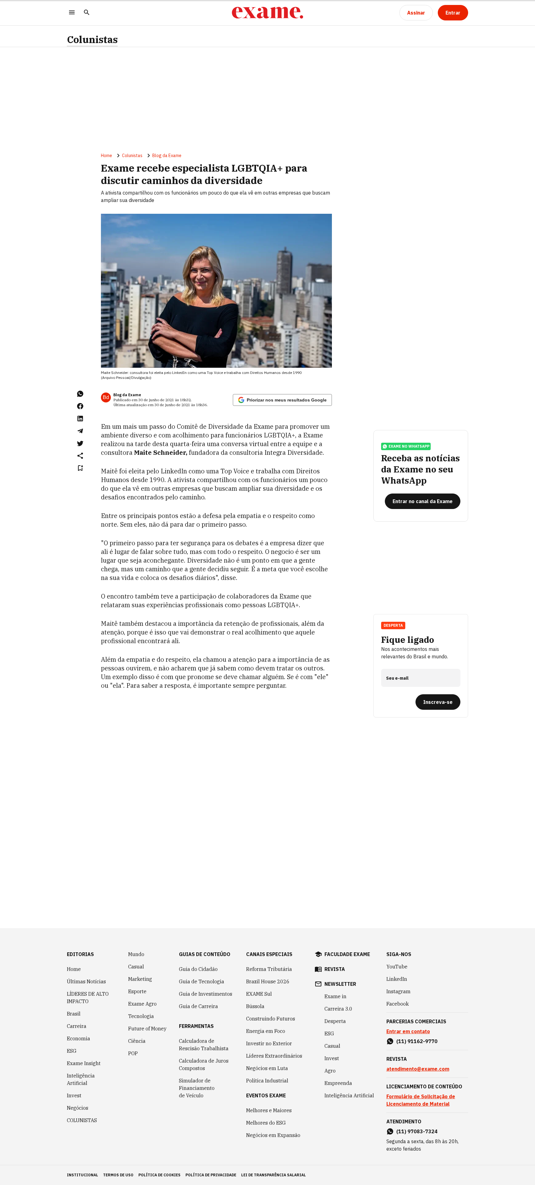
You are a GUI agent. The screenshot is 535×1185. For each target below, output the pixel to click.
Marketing (140, 979)
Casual (136, 966)
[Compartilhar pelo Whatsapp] (80, 393)
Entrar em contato (408, 1031)
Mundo (136, 954)
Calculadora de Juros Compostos (203, 1064)
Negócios (77, 1108)
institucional (82, 1175)
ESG (71, 1051)
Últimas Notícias (86, 981)
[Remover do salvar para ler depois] (80, 468)
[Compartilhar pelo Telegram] (80, 431)
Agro (330, 1071)
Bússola (255, 1006)
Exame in (335, 996)
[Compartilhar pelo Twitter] (80, 443)
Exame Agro (142, 1004)
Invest (74, 1095)
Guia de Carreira (198, 1006)
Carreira (76, 1026)
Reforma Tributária (269, 969)
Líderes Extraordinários (274, 1056)
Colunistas (92, 39)
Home (106, 155)
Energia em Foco (265, 1031)
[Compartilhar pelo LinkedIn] (80, 418)
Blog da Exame (166, 155)
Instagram (398, 991)
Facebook (397, 1004)
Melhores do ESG (266, 1123)
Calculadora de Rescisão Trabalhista (203, 1044)
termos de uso (118, 1175)
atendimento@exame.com (417, 1069)
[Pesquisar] (87, 12)
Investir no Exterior (269, 1043)
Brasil (73, 1014)
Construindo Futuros (270, 1019)
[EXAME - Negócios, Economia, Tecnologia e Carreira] (267, 12)
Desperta (335, 1021)
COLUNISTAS (82, 1120)
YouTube (396, 966)
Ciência (137, 1041)
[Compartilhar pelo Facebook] (80, 406)
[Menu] (72, 12)
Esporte (137, 991)
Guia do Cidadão (198, 969)
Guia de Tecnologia (201, 981)
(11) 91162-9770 (416, 1041)
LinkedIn (396, 979)
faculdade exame (347, 954)
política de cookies (159, 1175)
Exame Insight (84, 1063)
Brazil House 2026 (267, 981)
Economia (78, 1038)
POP (133, 1053)
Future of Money (147, 1028)
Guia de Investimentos (205, 994)
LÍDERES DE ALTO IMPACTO (88, 997)
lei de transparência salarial (273, 1175)
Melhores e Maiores (269, 1110)
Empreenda (338, 1083)
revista (334, 969)
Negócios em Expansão (273, 1135)
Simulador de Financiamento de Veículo (197, 1088)
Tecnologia (141, 1016)
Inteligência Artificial (81, 1079)
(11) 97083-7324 (416, 1131)
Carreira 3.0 (338, 1009)
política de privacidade (210, 1175)
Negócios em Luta (267, 1068)
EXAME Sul (259, 994)
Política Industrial (267, 1080)
